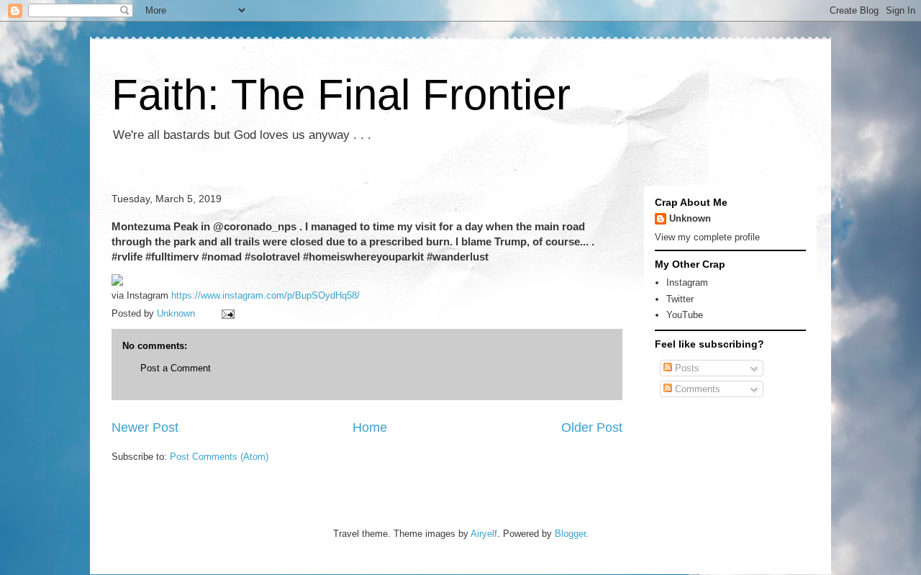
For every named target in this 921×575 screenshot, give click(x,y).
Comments (696, 389)
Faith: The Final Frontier (341, 95)
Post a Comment (175, 368)
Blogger (570, 533)
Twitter (680, 299)
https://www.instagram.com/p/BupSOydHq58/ (265, 295)
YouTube (684, 314)
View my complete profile (707, 237)
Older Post (591, 427)
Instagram (687, 282)
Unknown (690, 218)
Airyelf (484, 533)
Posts (685, 368)
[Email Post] (227, 313)
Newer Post (145, 427)
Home (370, 427)
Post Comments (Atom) (219, 456)
